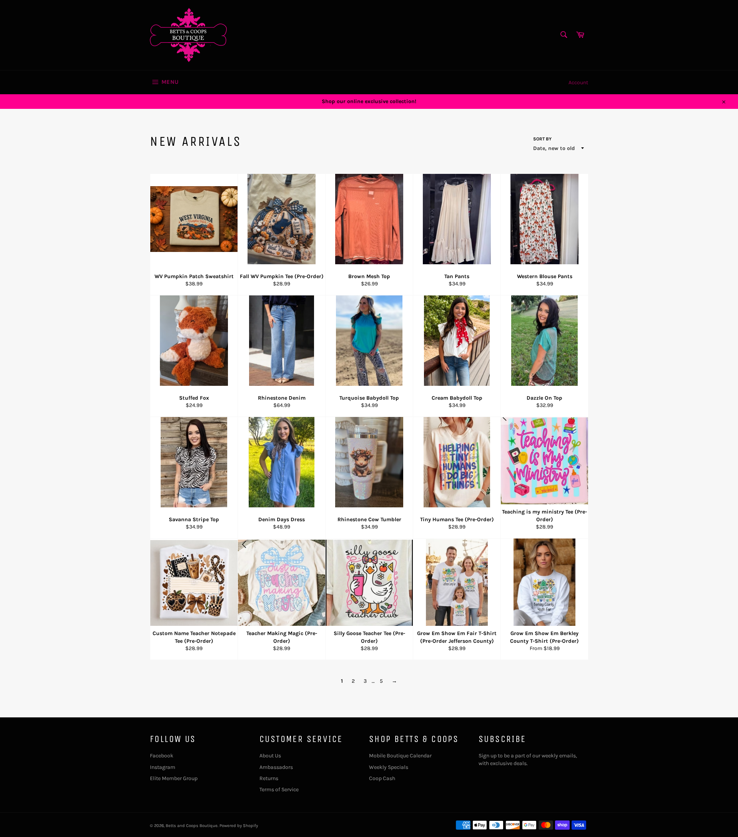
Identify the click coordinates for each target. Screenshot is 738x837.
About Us (270, 755)
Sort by (542, 139)
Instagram (162, 767)
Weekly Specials (388, 767)
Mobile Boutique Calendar (400, 755)
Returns (268, 778)
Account (578, 82)
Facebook (161, 755)
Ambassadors (276, 767)
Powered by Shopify (238, 825)
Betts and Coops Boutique (192, 825)
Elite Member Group (174, 778)
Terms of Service (279, 789)
